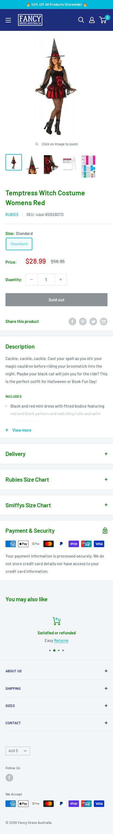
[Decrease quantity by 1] (31, 279)
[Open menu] (8, 20)
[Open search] (81, 20)
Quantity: (13, 279)
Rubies (11, 214)
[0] (103, 20)
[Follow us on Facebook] (9, 778)
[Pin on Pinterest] (83, 321)
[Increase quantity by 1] (60, 279)
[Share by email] (104, 321)
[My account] (92, 20)
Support (84, 640)
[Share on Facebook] (72, 321)
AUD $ (13, 750)
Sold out (56, 299)
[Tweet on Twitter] (93, 321)
